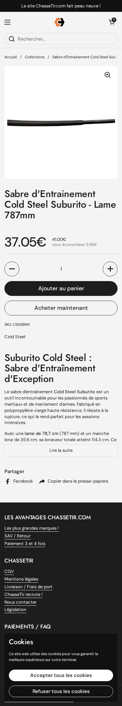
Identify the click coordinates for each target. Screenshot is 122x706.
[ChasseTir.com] (59, 22)
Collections (34, 56)
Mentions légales (21, 579)
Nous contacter (20, 602)
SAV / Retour (17, 536)
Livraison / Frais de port (28, 587)
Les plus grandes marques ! (31, 528)
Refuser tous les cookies (61, 691)
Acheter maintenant (61, 308)
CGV (9, 571)
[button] (11, 269)
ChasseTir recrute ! (23, 594)
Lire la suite (61, 450)
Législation (15, 609)
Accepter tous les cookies (61, 675)
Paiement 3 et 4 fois (24, 544)
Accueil (10, 56)
